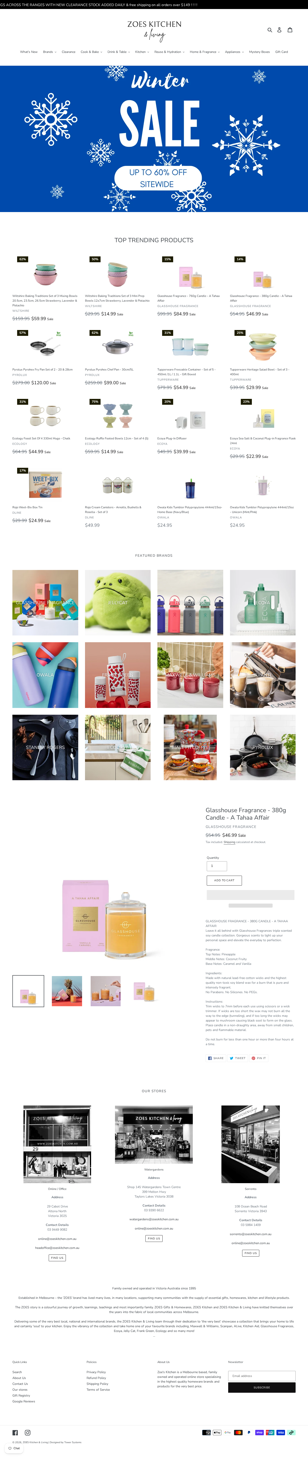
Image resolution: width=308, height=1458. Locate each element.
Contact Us (20, 1384)
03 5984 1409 (251, 1225)
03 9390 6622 (154, 1210)
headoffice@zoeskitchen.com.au (57, 1248)
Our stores (20, 1390)
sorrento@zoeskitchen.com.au (250, 1234)
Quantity (213, 858)
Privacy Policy (96, 1372)
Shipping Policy (97, 1384)
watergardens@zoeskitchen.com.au (154, 1219)
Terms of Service (98, 1390)
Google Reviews (23, 1401)
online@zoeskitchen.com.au (57, 1239)
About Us (19, 1378)
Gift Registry (21, 1395)
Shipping (229, 842)
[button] (250, 895)
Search (17, 1372)
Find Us (57, 1258)
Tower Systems (72, 1442)
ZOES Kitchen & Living (35, 1442)
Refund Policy (96, 1378)
